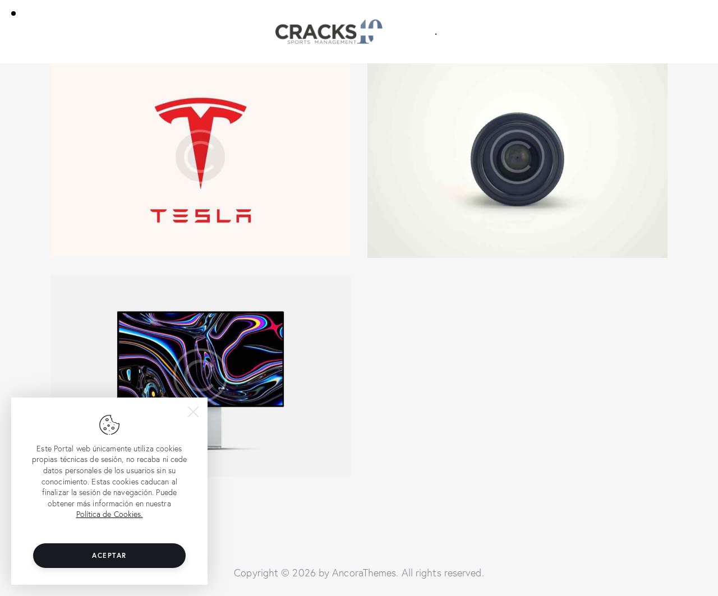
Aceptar (109, 555)
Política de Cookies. (109, 514)
